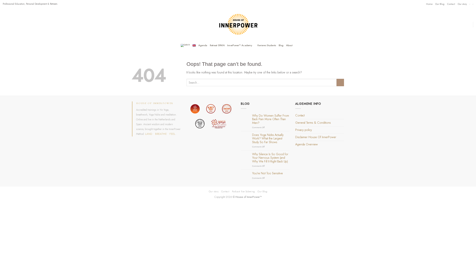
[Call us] (418, 4)
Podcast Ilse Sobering (243, 191)
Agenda (202, 45)
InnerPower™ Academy (239, 45)
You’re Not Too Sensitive (267, 173)
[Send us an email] (414, 4)
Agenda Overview (306, 144)
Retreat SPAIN (217, 45)
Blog (281, 45)
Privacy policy (303, 130)
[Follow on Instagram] (411, 4)
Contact (451, 4)
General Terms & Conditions (313, 123)
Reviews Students (267, 45)
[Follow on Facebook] (407, 4)
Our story (462, 4)
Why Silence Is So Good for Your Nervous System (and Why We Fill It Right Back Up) (270, 157)
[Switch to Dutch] (185, 45)
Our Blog (439, 4)
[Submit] (340, 82)
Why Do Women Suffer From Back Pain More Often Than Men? (270, 119)
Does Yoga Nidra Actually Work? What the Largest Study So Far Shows (268, 138)
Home (429, 4)
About (289, 45)
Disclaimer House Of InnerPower (315, 137)
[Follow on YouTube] (422, 4)
